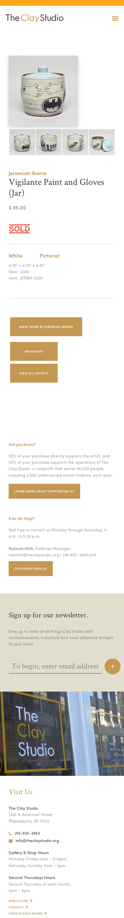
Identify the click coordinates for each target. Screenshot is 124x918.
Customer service (30, 569)
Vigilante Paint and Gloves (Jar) (18, 32)
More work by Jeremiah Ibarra (46, 327)
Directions (19, 901)
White (15, 255)
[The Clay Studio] (33, 18)
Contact (16, 907)
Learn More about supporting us (44, 491)
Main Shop (34, 351)
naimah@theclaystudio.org (34, 554)
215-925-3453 (27, 833)
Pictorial (49, 255)
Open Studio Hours (26, 913)
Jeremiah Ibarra (27, 173)
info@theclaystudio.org (37, 840)
